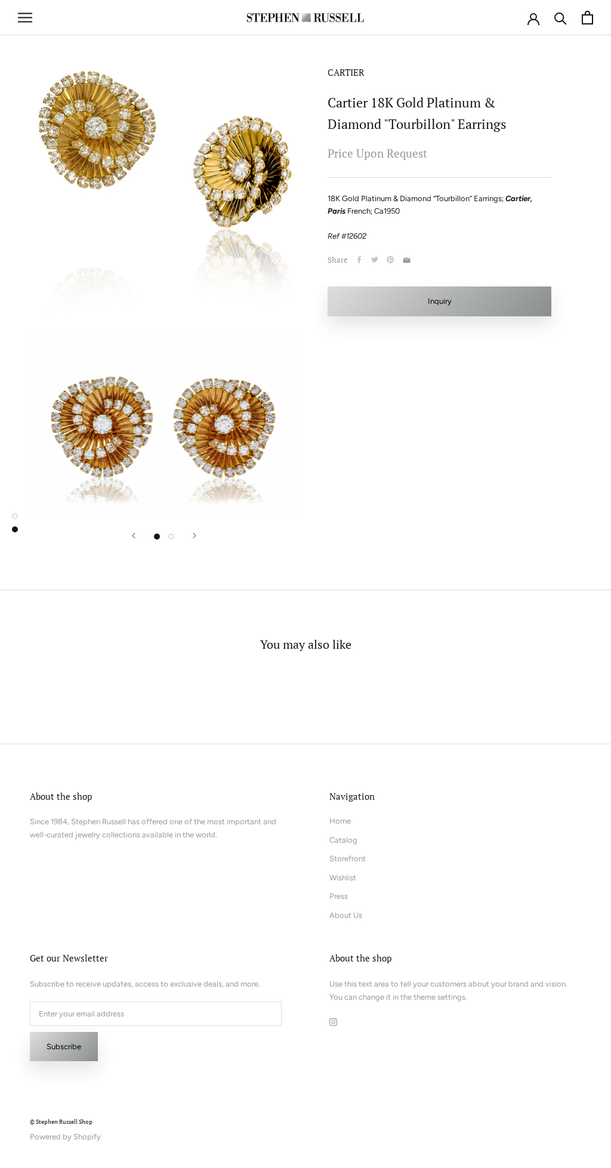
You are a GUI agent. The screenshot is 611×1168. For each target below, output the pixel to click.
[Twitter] (374, 259)
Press (338, 896)
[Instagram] (333, 1021)
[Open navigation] (25, 18)
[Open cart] (587, 17)
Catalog (343, 840)
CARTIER (346, 72)
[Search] (560, 17)
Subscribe (64, 1046)
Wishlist (342, 877)
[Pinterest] (390, 259)
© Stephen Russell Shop (61, 1122)
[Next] (194, 535)
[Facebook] (359, 259)
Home (340, 820)
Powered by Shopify (65, 1136)
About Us (345, 915)
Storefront (347, 858)
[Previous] (133, 535)
